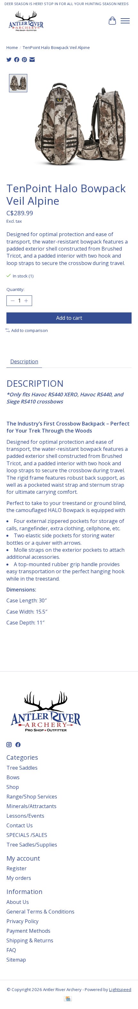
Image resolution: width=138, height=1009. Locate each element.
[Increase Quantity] (26, 300)
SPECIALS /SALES (26, 835)
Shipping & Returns (29, 940)
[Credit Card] (68, 999)
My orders (18, 877)
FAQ (11, 950)
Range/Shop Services (31, 796)
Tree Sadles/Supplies (31, 844)
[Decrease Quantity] (12, 300)
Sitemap (16, 959)
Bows (13, 777)
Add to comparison (29, 330)
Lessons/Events (25, 815)
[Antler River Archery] (26, 20)
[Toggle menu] (125, 20)
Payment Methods (28, 930)
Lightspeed (120, 989)
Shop (12, 786)
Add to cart (69, 317)
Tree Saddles (22, 767)
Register (16, 868)
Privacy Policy (22, 921)
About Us (17, 902)
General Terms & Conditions (40, 911)
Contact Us (19, 825)
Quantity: (15, 289)
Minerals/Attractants (31, 806)
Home (12, 47)
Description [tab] (24, 361)
